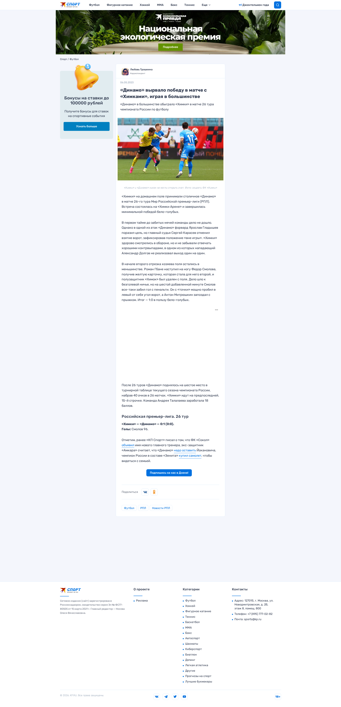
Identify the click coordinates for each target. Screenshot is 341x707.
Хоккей (145, 5)
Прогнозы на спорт (198, 676)
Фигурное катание (120, 5)
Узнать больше (86, 126)
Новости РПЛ (161, 508)
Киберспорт (193, 649)
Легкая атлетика (196, 665)
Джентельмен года (255, 5)
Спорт (63, 59)
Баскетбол (192, 622)
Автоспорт (192, 638)
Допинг (190, 660)
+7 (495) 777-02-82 (260, 614)
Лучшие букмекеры (198, 681)
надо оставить (185, 450)
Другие (190, 670)
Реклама (142, 600)
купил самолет (190, 456)
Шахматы (191, 643)
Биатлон (191, 654)
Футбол (94, 5)
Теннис (189, 5)
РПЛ (143, 508)
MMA (160, 5)
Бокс (174, 5)
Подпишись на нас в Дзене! (169, 472)
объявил (128, 445)
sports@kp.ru (252, 619)
